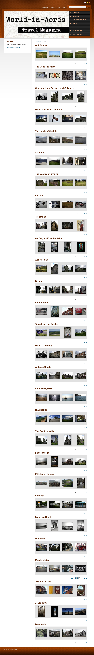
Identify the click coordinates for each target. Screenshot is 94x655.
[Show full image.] (41, 54)
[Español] (87, 2)
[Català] (89, 2)
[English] (85, 2)
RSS (59, 7)
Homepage (38, 41)
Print (64, 7)
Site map (53, 7)
